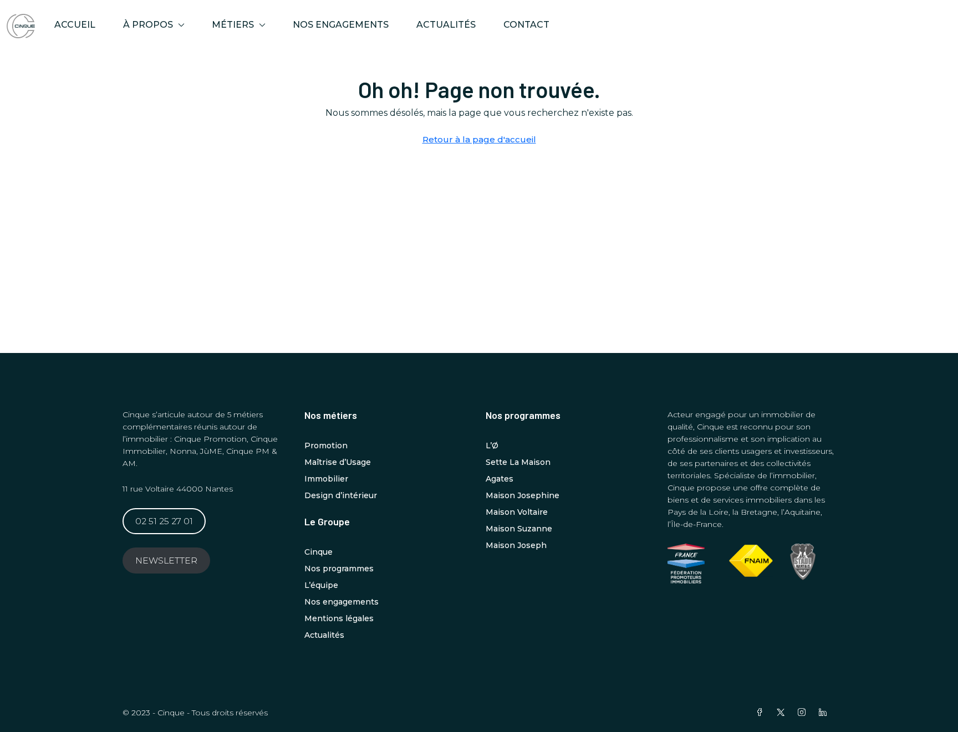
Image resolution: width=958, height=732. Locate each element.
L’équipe (321, 585)
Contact (526, 24)
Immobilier (326, 479)
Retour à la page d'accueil (479, 139)
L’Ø (492, 446)
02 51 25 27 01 (164, 521)
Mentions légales (339, 618)
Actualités (446, 24)
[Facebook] (762, 713)
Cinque (318, 552)
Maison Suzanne (519, 529)
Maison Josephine (522, 495)
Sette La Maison (518, 462)
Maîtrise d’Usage (337, 462)
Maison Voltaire (517, 512)
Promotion (326, 446)
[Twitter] (783, 713)
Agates (499, 479)
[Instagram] (804, 713)
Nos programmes (339, 569)
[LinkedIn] (825, 713)
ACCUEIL (74, 24)
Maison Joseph (516, 545)
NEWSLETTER (166, 560)
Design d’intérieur (340, 495)
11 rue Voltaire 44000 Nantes (178, 489)
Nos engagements (341, 24)
